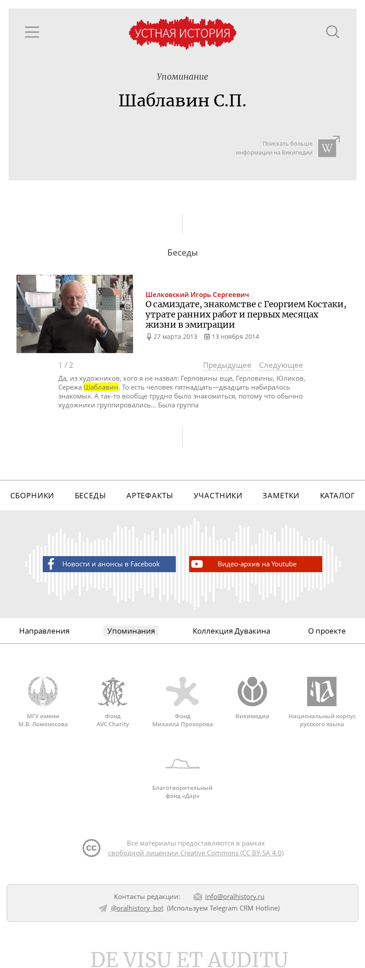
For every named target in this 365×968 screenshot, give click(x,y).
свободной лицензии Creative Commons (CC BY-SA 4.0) (196, 852)
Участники (218, 495)
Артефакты (150, 495)
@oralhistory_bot (137, 907)
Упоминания (131, 631)
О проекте (327, 631)
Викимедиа (252, 716)
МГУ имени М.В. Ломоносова (43, 720)
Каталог (337, 495)
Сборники (32, 495)
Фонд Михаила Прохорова (182, 720)
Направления (44, 631)
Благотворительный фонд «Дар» (182, 792)
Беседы (90, 495)
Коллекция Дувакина (231, 631)
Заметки (281, 495)
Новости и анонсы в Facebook (111, 563)
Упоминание (182, 77)
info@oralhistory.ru (234, 896)
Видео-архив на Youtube (257, 563)
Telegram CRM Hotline (244, 907)
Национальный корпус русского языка (322, 720)
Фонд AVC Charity (113, 720)
